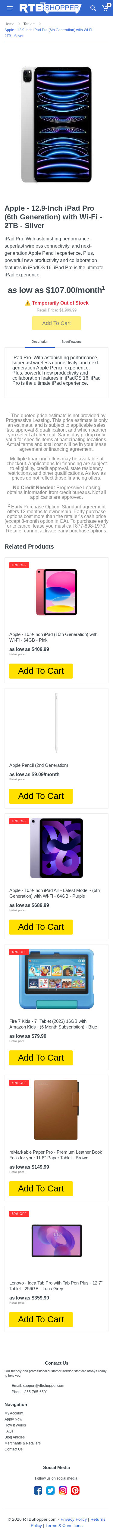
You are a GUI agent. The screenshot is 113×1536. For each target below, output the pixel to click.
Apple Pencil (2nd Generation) (38, 765)
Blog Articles (15, 1437)
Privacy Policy (74, 1519)
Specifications (71, 341)
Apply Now (13, 1419)
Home (9, 24)
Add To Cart (56, 323)
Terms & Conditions (64, 1525)
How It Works (15, 1425)
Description (40, 341)
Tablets (29, 24)
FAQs (9, 1431)
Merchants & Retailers (23, 1443)
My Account (14, 1413)
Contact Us (14, 1449)
